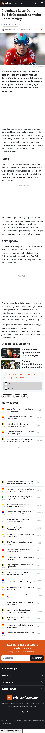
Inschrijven (37, 658)
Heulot (17, 396)
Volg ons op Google (11, 24)
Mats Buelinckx (10, 29)
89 (41, 29)
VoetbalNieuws (38, 720)
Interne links (8, 688)
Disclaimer (18, 720)
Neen (10, 388)
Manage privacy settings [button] (11, 731)
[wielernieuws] (22, 697)
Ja (9, 383)
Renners (6, 675)
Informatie (7, 682)
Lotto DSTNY (7, 396)
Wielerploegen (9, 668)
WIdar (25, 396)
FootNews (27, 720)
